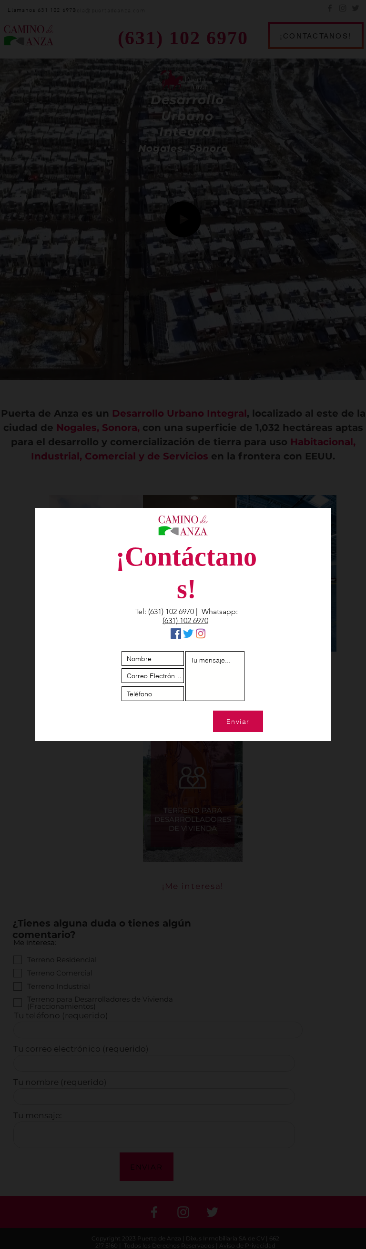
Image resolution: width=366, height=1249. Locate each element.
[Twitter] (188, 633)
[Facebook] (176, 633)
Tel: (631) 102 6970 (164, 611)
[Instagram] (200, 633)
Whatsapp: (220, 611)
